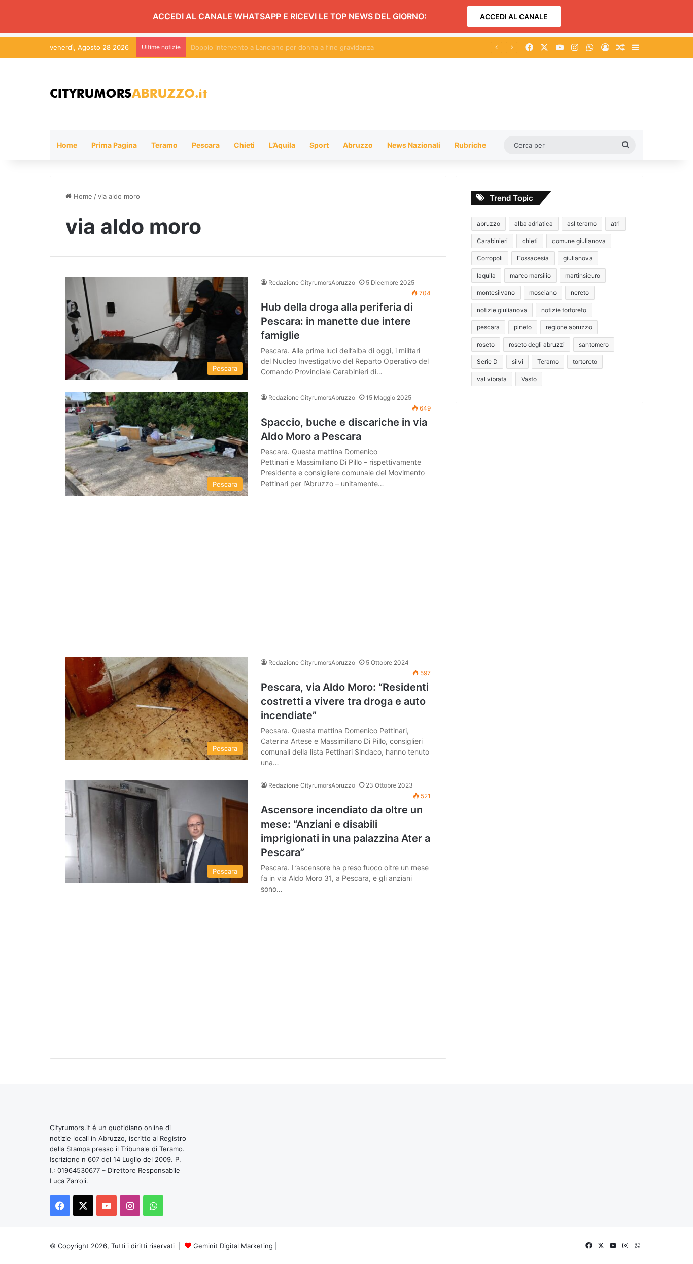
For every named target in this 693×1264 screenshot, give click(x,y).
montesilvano (496, 292)
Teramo (164, 145)
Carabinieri (492, 241)
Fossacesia (533, 258)
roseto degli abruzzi (537, 344)
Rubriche (470, 145)
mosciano (543, 292)
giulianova (578, 258)
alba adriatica (533, 223)
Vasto (529, 379)
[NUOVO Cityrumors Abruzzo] (128, 94)
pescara (488, 327)
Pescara (206, 145)
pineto (523, 327)
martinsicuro (582, 275)
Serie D (487, 361)
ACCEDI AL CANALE (514, 16)
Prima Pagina (114, 145)
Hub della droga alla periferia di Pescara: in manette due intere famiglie (337, 321)
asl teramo (582, 223)
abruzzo (488, 223)
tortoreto (585, 361)
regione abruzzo (569, 327)
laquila (486, 275)
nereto (580, 292)
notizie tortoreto (563, 310)
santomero (594, 344)
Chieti (244, 145)
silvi (517, 361)
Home (67, 145)
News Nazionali (413, 145)
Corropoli (490, 258)
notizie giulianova (502, 310)
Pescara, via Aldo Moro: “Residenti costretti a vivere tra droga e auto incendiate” (345, 701)
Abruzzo (358, 145)
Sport (319, 145)
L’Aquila (282, 145)
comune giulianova (579, 241)
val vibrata (492, 379)
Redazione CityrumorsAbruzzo (311, 282)
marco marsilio (530, 275)
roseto (486, 344)
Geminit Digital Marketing (233, 1246)
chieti (530, 241)
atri (615, 223)
